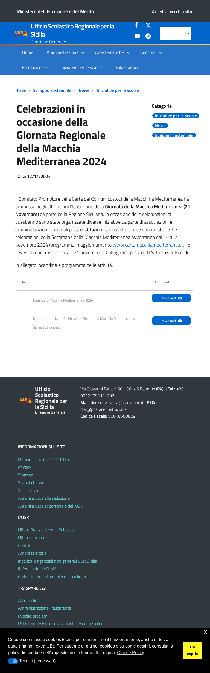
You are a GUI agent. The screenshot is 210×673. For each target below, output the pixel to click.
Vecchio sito (28, 490)
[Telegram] (148, 37)
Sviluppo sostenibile (52, 90)
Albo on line (29, 600)
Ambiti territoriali (33, 553)
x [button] (205, 631)
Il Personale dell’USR (37, 568)
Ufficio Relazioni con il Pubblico (46, 529)
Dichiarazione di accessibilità (43, 459)
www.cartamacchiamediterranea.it (148, 244)
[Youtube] (137, 37)
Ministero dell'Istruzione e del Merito (55, 11)
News (84, 90)
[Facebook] (137, 26)
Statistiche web (32, 482)
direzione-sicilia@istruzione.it (117, 402)
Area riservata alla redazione (44, 498)
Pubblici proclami (33, 616)
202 (110, 395)
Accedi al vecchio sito (172, 11)
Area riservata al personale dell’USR (50, 506)
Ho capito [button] (193, 650)
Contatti (25, 545)
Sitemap (25, 475)
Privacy (24, 467)
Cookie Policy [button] (130, 652)
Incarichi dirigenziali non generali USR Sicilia (57, 561)
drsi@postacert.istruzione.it (105, 409)
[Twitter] (148, 26)
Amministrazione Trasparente (44, 608)
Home (27, 52)
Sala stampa (126, 67)
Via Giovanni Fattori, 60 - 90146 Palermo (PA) (121, 388)
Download (168, 298)
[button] (13, 661)
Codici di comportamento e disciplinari (52, 576)
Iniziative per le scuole (81, 67)
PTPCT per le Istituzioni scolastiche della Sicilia (60, 623)
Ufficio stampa (31, 537)
